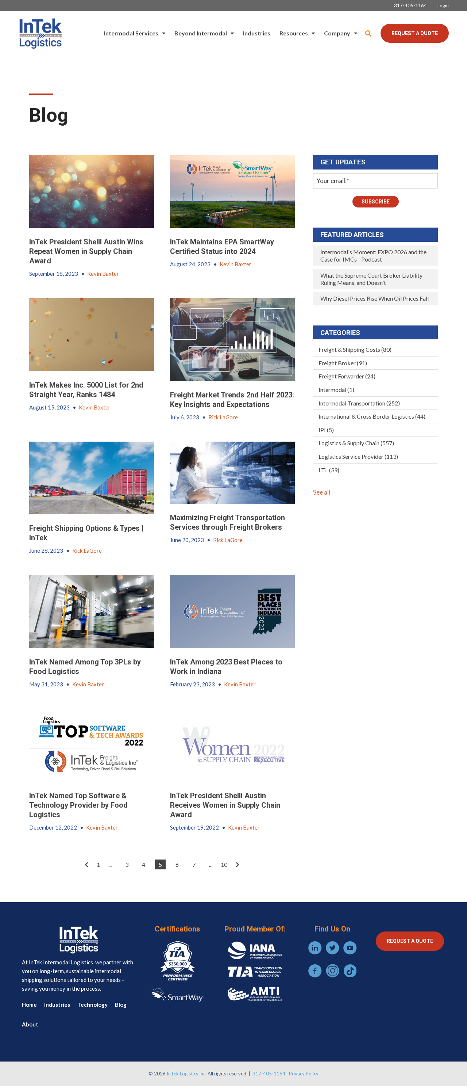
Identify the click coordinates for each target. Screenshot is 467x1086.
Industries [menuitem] (256, 33)
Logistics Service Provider (358, 456)
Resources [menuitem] (293, 33)
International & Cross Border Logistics (372, 416)
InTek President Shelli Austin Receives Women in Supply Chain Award (225, 805)
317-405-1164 (268, 1074)
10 (224, 864)
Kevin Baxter (103, 273)
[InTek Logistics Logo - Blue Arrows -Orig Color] (40, 33)
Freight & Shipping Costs (355, 349)
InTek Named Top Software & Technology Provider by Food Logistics (78, 805)
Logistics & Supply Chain (356, 442)
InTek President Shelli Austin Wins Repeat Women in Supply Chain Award (86, 251)
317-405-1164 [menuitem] (410, 5)
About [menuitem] (30, 1024)
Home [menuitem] (29, 1004)
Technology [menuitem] (92, 1004)
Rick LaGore (223, 417)
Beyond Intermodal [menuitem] (200, 33)
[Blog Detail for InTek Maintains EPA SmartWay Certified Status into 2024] (232, 191)
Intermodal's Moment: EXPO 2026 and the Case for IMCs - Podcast (373, 255)
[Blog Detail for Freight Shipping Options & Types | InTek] (91, 478)
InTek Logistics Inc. (187, 1074)
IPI (326, 429)
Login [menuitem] (443, 5)
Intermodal (336, 389)
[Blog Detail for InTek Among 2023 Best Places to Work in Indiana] (232, 611)
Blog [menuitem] (121, 1004)
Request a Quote (414, 33)
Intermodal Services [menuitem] (131, 33)
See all (321, 492)
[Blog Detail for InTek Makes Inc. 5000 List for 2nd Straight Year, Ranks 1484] (91, 334)
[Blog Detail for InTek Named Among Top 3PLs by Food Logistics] (91, 611)
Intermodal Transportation (359, 403)
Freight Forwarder (347, 376)
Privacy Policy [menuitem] (304, 1074)
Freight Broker (343, 362)
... (110, 864)
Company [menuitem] (337, 33)
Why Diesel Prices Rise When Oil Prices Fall (374, 298)
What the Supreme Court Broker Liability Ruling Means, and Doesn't (371, 279)
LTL (329, 469)
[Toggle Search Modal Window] (368, 33)
